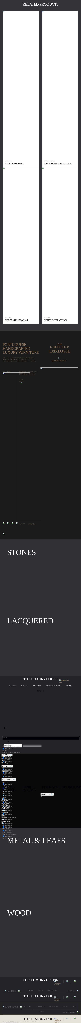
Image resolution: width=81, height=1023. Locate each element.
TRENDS (3, 760)
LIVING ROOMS (7, 779)
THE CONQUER (40, 1006)
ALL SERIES (27, 1006)
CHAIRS (3, 802)
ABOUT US (24, 685)
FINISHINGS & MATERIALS (53, 685)
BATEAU (65, 1006)
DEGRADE (41, 1011)
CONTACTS (40, 691)
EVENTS (3, 762)
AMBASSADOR (53, 1006)
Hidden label (8, 749)
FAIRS (3, 758)
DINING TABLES (5, 805)
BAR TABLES (4, 809)
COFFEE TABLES (5, 807)
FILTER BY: (71, 991)
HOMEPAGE (12, 685)
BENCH (3, 823)
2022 (2, 768)
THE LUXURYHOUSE (40, 679)
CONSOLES (4, 812)
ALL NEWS (6, 755)
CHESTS (3, 819)
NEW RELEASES (52, 990)
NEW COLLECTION (6, 757)
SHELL (74, 1006)
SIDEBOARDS (5, 818)
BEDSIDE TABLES (49, 161)
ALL (41, 796)
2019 (2, 773)
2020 (2, 772)
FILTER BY (6, 766)
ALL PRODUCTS (36, 685)
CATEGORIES (46, 794)
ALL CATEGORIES (69, 1012)
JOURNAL (69, 685)
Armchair (8, 161)
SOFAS (3, 798)
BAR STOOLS (5, 803)
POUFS (3, 814)
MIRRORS (4, 810)
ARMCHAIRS (4, 800)
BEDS (3, 816)
